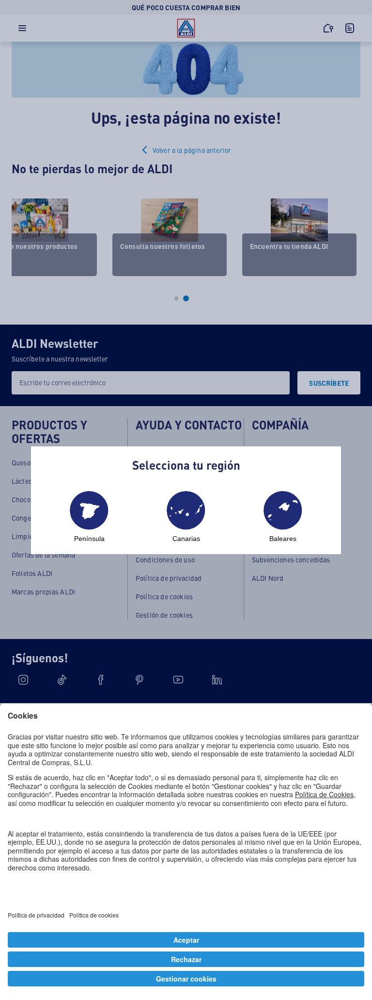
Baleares (282, 538)
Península (89, 538)
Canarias (186, 538)
